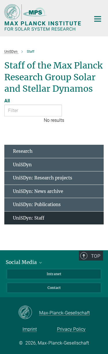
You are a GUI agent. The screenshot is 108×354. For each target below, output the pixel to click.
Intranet (54, 274)
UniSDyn (22, 164)
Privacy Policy (71, 329)
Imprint (29, 329)
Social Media (22, 262)
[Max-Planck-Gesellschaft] (28, 313)
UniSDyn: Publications (37, 204)
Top (95, 256)
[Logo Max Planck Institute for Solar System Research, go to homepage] (43, 17)
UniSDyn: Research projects (42, 178)
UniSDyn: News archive (38, 191)
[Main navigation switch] (97, 19)
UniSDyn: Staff (28, 218)
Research (23, 151)
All (7, 100)
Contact (54, 287)
